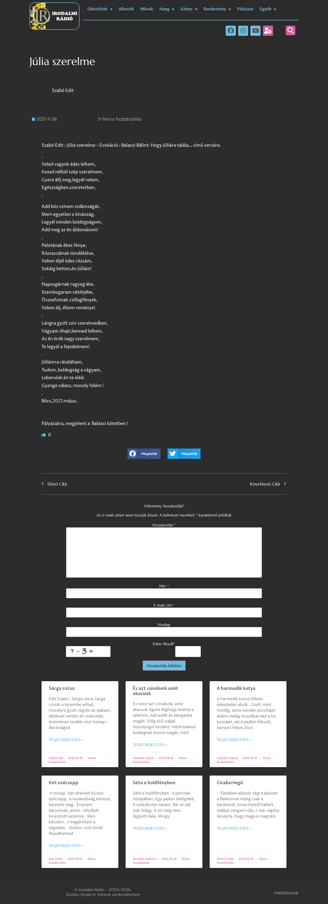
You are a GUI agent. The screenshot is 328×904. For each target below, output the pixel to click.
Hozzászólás (164, 525)
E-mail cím (164, 605)
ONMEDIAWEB (286, 893)
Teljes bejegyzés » (66, 740)
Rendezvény (215, 9)
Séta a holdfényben (154, 783)
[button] (290, 30)
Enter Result (164, 644)
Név (164, 586)
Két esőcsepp (63, 783)
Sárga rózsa (62, 689)
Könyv (187, 9)
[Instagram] (243, 31)
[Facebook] (231, 31)
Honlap (164, 624)
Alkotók (126, 9)
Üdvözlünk (97, 9)
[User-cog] (268, 31)
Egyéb (265, 9)
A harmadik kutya (236, 689)
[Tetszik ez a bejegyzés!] (44, 435)
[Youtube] (255, 31)
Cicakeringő (230, 783)
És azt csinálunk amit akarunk (155, 691)
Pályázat (245, 9)
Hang (164, 9)
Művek (146, 9)
